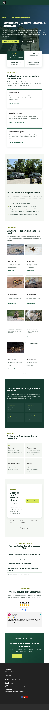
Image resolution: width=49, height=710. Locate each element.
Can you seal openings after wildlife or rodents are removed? (22, 569)
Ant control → (11, 270)
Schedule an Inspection (10, 41)
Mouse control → (30, 303)
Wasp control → (12, 303)
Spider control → (30, 270)
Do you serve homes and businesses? (19, 574)
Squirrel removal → (31, 336)
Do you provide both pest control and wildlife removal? (24, 554)
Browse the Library (32, 501)
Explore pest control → (15, 103)
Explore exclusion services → (17, 142)
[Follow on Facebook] (22, 697)
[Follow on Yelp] (27, 697)
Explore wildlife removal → (16, 122)
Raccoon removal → (13, 336)
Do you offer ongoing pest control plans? (20, 563)
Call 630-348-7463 (26, 41)
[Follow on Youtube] (24, 697)
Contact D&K (17, 656)
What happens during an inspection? (18, 559)
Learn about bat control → (14, 368)
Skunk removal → (30, 368)
